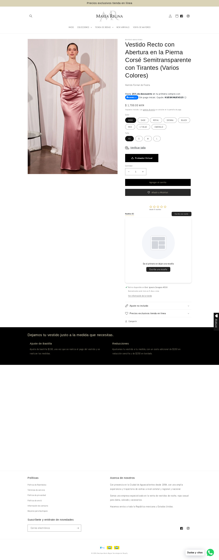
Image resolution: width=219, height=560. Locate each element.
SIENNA (170, 120)
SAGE (143, 120)
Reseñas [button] (129, 214)
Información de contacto (38, 505)
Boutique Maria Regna (105, 553)
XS (129, 138)
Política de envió (35, 500)
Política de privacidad (37, 495)
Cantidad (128, 166)
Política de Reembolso (37, 484)
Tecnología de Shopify (120, 553)
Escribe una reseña (181, 214)
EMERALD (159, 127)
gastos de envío (149, 109)
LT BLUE (143, 127)
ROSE (130, 120)
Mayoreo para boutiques (38, 511)
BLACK (184, 120)
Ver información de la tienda (140, 295)
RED (130, 127)
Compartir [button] (133, 321)
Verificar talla (138, 147)
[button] (31, 16)
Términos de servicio (36, 490)
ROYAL (156, 120)
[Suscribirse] (77, 528)
